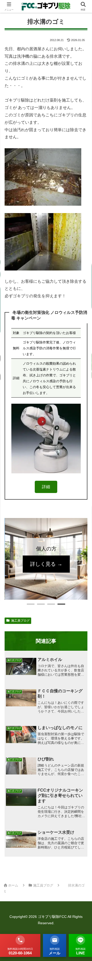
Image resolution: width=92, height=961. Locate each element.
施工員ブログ (20, 620)
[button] (30, 604)
